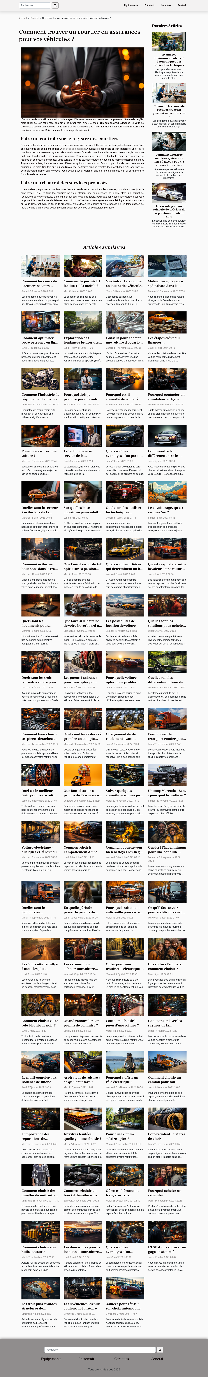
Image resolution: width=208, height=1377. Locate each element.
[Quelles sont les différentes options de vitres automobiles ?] (167, 661)
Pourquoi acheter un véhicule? (164, 1193)
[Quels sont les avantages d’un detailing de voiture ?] (125, 1231)
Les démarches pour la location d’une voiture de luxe (82, 1252)
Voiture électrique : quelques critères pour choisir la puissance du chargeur (39, 854)
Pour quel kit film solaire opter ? (120, 1136)
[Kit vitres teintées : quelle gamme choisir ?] (83, 1118)
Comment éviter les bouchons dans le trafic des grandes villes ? (40, 569)
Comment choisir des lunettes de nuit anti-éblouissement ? (38, 1195)
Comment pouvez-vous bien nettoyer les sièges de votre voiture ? (124, 852)
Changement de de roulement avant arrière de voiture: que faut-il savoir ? (124, 741)
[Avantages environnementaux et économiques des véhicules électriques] (169, 41)
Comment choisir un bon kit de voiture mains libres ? (83, 1195)
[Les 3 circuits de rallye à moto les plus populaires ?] (40, 948)
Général (182, 5)
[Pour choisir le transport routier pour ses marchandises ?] (167, 718)
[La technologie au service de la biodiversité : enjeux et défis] (83, 435)
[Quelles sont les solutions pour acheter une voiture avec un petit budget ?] (167, 605)
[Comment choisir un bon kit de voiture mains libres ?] (83, 1175)
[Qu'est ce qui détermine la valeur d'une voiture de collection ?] (167, 548)
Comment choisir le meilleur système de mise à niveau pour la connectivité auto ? (169, 160)
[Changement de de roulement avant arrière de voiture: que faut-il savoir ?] (125, 718)
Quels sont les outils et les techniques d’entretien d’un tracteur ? (123, 514)
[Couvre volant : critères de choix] (167, 1118)
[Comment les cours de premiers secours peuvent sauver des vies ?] (169, 92)
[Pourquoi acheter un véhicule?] (167, 1175)
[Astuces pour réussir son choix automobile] (125, 1288)
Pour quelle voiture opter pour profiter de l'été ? (123, 682)
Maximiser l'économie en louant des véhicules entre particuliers (124, 286)
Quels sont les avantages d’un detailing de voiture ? (123, 1252)
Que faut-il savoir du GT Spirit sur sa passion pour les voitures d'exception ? (83, 571)
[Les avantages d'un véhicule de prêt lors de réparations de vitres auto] (169, 193)
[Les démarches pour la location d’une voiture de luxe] (83, 1231)
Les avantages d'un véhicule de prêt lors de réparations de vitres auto (169, 211)
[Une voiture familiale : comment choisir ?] (167, 948)
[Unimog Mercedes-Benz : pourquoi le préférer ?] (167, 775)
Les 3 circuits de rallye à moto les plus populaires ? (39, 969)
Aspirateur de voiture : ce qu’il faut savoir (82, 1079)
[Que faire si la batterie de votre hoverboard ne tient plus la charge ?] (83, 605)
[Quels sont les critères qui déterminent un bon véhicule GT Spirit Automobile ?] (125, 548)
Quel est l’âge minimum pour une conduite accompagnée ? (167, 852)
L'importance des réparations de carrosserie (35, 1139)
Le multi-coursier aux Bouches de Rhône (38, 1079)
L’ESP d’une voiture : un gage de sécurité (167, 1249)
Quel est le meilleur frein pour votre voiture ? (40, 795)
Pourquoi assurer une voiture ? (38, 453)
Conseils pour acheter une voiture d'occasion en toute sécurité (124, 342)
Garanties (166, 5)
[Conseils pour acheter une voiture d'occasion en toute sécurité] (125, 322)
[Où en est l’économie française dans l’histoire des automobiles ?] (125, 1175)
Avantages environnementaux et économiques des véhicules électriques (169, 60)
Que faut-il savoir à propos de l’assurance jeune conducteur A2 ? (82, 795)
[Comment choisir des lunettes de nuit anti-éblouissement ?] (40, 1175)
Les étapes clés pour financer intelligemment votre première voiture (165, 345)
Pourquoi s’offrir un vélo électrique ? (122, 1079)
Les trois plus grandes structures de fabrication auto (39, 1308)
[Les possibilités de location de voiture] (125, 605)
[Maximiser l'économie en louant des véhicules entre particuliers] (125, 265)
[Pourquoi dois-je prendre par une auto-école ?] (83, 378)
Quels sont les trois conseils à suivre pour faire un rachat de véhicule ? (38, 684)
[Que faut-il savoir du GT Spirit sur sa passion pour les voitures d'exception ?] (83, 548)
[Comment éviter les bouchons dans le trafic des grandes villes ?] (40, 548)
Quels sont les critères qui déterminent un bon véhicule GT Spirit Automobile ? (125, 571)
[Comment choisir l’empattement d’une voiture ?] (83, 831)
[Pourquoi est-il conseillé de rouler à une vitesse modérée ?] (125, 378)
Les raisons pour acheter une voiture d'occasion (79, 969)
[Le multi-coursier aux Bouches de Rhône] (40, 1061)
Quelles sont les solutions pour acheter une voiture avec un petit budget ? (166, 628)
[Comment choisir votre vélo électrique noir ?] (40, 1005)
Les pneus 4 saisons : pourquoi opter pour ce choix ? (83, 682)
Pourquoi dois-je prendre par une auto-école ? (81, 399)
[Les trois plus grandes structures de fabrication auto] (40, 1288)
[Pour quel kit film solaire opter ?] (125, 1118)
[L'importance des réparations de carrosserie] (40, 1118)
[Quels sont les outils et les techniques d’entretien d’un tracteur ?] (125, 492)
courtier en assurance (74, 148)
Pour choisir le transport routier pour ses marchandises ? (166, 739)
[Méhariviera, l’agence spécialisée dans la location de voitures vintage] (167, 265)
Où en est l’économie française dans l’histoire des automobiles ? (122, 1197)
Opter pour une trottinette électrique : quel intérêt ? (124, 969)
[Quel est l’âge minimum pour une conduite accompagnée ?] (167, 831)
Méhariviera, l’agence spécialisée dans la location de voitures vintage (165, 288)
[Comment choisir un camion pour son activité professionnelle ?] (167, 1061)
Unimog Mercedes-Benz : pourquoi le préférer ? (167, 793)
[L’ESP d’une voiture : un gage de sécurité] (167, 1231)
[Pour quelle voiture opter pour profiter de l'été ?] (125, 661)
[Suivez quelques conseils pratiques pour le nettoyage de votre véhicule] (125, 775)
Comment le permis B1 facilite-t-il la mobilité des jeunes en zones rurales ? (82, 288)
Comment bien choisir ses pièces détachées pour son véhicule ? (39, 739)
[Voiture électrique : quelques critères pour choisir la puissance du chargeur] (40, 831)
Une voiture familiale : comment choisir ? (165, 966)
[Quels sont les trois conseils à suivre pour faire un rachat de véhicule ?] (40, 661)
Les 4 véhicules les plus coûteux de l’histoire (82, 1306)
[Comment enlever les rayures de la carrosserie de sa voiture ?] (167, 1005)
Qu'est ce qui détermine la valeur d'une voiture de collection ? (167, 569)
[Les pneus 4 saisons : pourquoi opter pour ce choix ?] (83, 661)
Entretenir (150, 5)
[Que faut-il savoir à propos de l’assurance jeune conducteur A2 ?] (83, 775)
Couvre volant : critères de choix (166, 1136)
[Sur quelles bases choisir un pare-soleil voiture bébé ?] (83, 492)
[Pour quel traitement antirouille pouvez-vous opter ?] (125, 892)
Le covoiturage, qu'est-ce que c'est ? (166, 510)
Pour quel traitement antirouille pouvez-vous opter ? (125, 912)
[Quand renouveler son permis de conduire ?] (83, 1005)
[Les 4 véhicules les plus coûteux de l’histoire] (83, 1288)
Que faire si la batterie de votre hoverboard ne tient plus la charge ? (82, 625)
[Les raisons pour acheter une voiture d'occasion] (83, 948)
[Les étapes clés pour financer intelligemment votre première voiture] (167, 322)
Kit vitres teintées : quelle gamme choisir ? (82, 1136)
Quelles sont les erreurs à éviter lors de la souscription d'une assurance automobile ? (40, 514)
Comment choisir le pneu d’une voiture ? (122, 1023)
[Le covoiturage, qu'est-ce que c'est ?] (167, 492)
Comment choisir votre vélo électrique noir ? (39, 1023)
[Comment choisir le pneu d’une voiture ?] (125, 1005)
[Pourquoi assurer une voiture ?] (40, 435)
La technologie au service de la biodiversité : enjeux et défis (82, 458)
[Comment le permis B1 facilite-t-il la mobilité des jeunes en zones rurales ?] (83, 265)
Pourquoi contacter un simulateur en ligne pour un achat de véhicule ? (166, 401)
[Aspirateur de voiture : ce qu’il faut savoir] (83, 1061)
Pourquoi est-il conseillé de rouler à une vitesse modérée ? (123, 399)
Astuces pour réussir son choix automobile (123, 1306)
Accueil (23, 18)
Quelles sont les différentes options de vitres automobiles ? (165, 682)
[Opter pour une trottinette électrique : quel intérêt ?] (125, 948)
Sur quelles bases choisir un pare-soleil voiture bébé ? (81, 512)
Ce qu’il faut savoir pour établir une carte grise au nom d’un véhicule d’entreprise (165, 914)
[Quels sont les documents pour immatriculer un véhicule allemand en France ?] (40, 605)
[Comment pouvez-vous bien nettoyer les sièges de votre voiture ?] (125, 831)
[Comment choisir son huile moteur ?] (40, 1231)
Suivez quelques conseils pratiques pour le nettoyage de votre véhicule (125, 797)
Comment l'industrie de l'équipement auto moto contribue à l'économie (40, 399)
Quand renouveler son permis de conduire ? (81, 1023)
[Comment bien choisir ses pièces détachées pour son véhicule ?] (40, 718)
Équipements (131, 5)
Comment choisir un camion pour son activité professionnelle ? (167, 1084)
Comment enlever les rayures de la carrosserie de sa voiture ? (165, 1028)
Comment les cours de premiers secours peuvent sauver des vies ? (169, 111)
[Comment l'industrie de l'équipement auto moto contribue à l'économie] (40, 378)
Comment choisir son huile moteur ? (38, 1249)
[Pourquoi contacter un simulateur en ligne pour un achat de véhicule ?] (167, 378)
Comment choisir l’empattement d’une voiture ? (80, 852)
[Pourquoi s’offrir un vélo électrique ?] (125, 1061)
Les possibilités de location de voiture (121, 623)
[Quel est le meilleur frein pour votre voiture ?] (40, 775)
